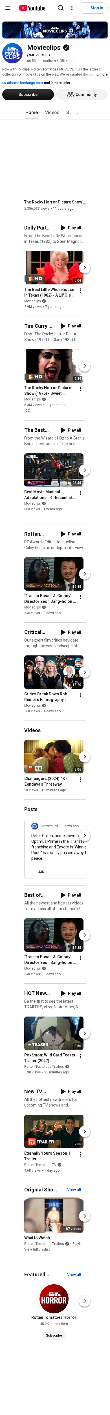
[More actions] (80, 290)
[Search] (60, 8)
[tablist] (55, 112)
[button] (77, 112)
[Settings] (72, 8)
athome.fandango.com (24, 83)
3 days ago (70, 826)
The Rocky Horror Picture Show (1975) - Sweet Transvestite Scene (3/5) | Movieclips (55, 202)
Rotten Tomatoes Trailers (44, 1067)
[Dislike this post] (50, 871)
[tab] (31, 112)
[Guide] (8, 8)
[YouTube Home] (32, 8)
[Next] (84, 267)
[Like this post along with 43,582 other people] (33, 871)
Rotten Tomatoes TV (40, 1165)
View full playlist (37, 1250)
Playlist (78, 1244)
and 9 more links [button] (57, 83)
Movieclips (32, 301)
